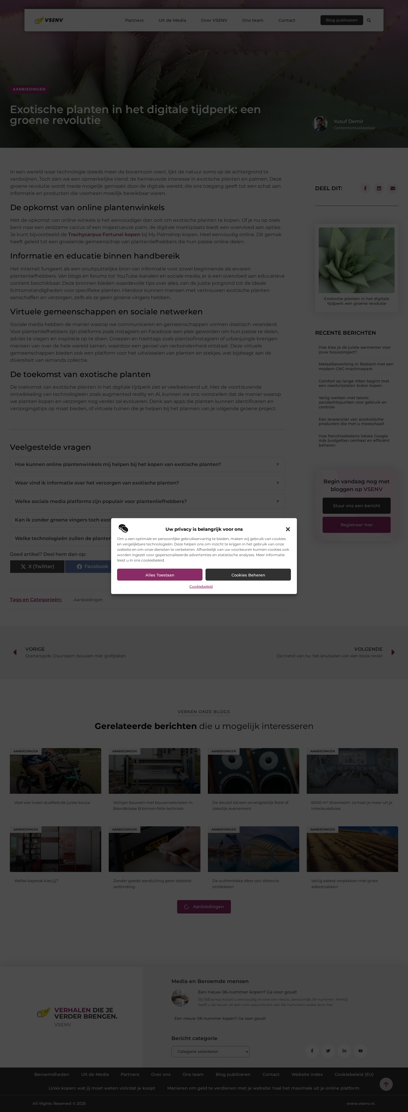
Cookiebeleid (201, 586)
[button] (288, 529)
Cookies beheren (248, 575)
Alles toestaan (159, 575)
